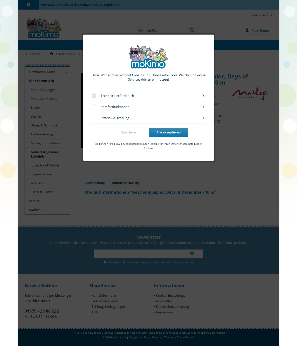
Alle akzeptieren (168, 132)
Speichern (128, 132)
